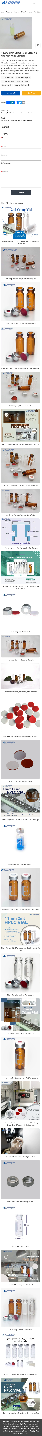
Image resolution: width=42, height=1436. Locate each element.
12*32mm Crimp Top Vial (20, 1246)
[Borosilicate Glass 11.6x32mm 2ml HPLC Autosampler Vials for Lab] (20, 222)
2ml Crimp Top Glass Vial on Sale (20, 406)
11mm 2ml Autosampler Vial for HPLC (20, 1285)
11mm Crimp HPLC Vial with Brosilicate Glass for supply (20, 820)
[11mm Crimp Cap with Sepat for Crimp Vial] (20, 646)
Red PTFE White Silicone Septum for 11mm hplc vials (20, 736)
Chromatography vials (17, 1426)
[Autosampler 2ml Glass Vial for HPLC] (20, 842)
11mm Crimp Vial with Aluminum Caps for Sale (20, 515)
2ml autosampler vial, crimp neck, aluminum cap (20, 692)
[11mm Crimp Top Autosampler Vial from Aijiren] (20, 301)
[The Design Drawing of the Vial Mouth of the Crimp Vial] (20, 531)
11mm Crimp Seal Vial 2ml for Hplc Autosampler (20, 1374)
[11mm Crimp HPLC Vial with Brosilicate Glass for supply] (20, 801)
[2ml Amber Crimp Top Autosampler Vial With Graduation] (20, 887)
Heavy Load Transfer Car (20, 1429)
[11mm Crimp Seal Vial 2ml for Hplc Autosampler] (20, 1352)
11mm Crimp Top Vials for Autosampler (20, 995)
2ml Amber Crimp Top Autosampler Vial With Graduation (20, 909)
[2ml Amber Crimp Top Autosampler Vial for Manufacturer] (20, 346)
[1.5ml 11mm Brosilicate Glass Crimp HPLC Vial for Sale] (20, 1394)
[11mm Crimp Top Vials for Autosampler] (20, 972)
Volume (16, 12)
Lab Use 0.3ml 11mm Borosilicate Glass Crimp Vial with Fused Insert (20, 588)
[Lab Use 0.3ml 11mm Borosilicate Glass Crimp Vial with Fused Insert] (20, 567)
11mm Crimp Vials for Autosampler (20, 1330)
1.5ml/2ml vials (26, 12)
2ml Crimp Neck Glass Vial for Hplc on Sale (20, 1157)
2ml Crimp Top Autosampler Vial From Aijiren (20, 279)
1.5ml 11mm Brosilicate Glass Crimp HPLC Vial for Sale (20, 1413)
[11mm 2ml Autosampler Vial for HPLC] (20, 1266)
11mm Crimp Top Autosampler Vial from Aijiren (20, 323)
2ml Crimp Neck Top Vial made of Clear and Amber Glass (17, 113)
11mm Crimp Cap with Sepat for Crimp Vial (20, 660)
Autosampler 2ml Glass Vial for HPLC (20, 865)
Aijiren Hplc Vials (21, 1424)
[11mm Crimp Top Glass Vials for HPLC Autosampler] (20, 1056)
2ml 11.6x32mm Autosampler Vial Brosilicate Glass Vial (20, 444)
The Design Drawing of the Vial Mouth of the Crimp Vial (20, 548)
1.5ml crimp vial (7, 78)
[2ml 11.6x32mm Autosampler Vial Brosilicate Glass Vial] (20, 425)
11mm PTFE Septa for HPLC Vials (20, 781)
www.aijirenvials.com (13, 45)
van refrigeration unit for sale (18, 1431)
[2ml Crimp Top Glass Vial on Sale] (20, 387)
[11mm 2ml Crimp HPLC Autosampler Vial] (20, 1014)
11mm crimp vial (8, 81)
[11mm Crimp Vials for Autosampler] (20, 1307)
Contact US (10, 93)
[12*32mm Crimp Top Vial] (20, 1224)
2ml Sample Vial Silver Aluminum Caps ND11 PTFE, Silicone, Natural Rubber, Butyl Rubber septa (20, 1124)
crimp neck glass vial (22, 85)
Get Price (31, 93)
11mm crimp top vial (23, 78)
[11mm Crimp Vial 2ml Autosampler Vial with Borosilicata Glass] (20, 929)
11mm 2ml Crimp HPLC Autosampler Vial (20, 1033)
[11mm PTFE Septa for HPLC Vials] (20, 759)
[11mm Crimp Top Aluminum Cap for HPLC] (20, 1179)
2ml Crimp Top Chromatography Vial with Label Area (16, 120)
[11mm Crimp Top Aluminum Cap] (20, 610)
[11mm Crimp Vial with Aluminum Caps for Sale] (20, 501)
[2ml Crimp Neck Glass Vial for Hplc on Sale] (20, 1141)
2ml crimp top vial (22, 81)
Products (9, 12)
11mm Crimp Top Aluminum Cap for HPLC (20, 1202)
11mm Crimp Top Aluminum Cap (20, 632)
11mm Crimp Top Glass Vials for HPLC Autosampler (20, 1078)
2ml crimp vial (7, 85)
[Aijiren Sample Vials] (11, 3)
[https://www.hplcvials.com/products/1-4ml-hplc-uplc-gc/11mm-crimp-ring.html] (21, 33)
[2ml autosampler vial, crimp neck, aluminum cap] (20, 676)
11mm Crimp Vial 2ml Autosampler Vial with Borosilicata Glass (20, 949)
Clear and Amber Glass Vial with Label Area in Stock (20, 485)
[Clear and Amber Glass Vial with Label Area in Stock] (20, 465)
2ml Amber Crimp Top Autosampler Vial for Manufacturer (20, 368)
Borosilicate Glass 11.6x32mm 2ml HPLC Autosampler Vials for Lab (20, 243)
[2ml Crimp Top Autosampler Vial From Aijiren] (20, 261)
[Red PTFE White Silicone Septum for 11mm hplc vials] (20, 714)
